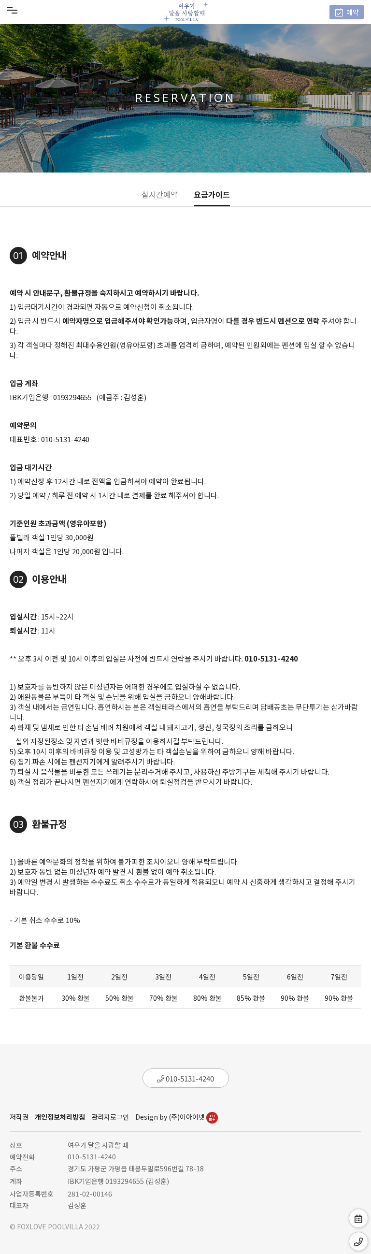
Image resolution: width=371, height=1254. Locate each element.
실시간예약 (160, 194)
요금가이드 (212, 194)
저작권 (19, 1117)
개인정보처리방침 (60, 1117)
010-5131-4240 (189, 1078)
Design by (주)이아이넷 (170, 1117)
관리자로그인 (110, 1117)
